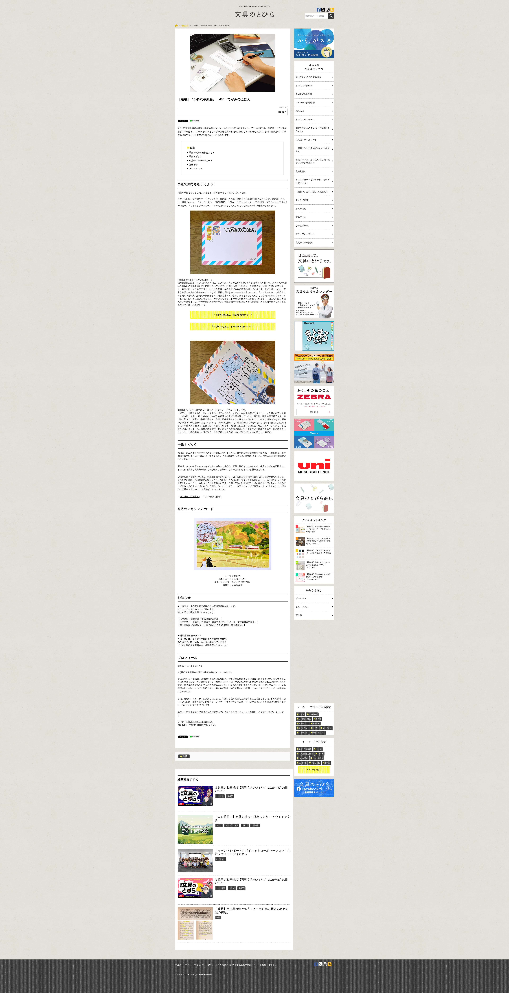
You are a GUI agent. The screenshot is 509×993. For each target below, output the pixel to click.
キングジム (327, 728)
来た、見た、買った (305, 234)
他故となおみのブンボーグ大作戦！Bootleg (313, 129)
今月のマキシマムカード (200, 160)
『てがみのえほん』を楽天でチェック (231, 315)
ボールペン (301, 598)
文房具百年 (301, 171)
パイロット (220, 859)
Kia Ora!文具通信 (304, 94)
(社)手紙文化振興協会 (188, 128)
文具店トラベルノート (306, 140)
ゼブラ (315, 728)
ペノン (301, 714)
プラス (231, 888)
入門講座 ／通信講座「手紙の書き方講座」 (200, 619)
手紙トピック (195, 156)
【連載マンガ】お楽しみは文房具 (311, 192)
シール (318, 749)
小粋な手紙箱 (302, 225)
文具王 (230, 796)
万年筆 (299, 615)
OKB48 (320, 754)
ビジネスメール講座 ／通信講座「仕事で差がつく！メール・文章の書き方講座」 (218, 622)
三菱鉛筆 (255, 825)
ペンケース (315, 763)
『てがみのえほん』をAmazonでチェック (231, 326)
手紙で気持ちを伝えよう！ (202, 152)
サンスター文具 (232, 825)
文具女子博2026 (305, 749)
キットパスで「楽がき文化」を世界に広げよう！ (313, 181)
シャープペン (302, 607)
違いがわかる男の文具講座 (308, 77)
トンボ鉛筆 (220, 888)
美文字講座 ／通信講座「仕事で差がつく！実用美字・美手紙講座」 (212, 625)
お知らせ (193, 164)
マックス (219, 796)
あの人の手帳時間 (304, 85)
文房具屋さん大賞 (306, 754)
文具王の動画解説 (304, 242)
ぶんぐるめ (301, 208)
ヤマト (244, 825)
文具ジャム (301, 217)
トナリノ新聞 (302, 200)
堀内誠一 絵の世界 (189, 496)
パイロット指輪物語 (305, 102)
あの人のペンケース (305, 119)
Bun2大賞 (302, 763)
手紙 (185, 756)
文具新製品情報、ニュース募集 (251, 965)
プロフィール (195, 168)
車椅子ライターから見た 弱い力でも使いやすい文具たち (313, 161)
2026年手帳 (303, 758)
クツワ (218, 825)
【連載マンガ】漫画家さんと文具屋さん (313, 149)
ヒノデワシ (303, 724)
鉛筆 (218, 917)
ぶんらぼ (300, 111)
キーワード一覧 (313, 770)
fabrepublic (313, 714)
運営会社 (272, 965)
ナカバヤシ (303, 728)
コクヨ (318, 719)
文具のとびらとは (183, 965)
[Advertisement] (314, 662)
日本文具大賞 (318, 758)
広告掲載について (225, 965)
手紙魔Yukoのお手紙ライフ (199, 722)
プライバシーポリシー (204, 965)
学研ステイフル (318, 733)
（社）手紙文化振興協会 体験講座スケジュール (203, 645)
